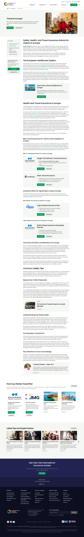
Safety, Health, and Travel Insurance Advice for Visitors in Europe (14, 45)
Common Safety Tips (13, 54)
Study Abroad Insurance (54, 494)
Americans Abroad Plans (54, 493)
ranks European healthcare (46, 72)
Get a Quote (40, 168)
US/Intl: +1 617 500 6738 (66, 1)
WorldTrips (37, 502)
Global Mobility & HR (25, 503)
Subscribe (74, 512)
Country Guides (53, 4)
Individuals (32, 4)
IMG (35, 496)
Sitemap (49, 521)
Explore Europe (41, 96)
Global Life (9, 500)
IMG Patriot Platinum (30, 402)
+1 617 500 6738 (34, 512)
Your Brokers (65, 496)
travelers (42, 148)
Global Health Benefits (25, 496)
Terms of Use (40, 521)
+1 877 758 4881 (36, 513)
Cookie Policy (34, 521)
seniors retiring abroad (59, 148)
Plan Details (49, 168)
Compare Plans (19, 27)
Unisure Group (38, 500)
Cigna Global (37, 493)
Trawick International (39, 498)
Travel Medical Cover (11, 494)
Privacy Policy (61, 515)
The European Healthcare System (14, 48)
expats (50, 148)
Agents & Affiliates (66, 500)
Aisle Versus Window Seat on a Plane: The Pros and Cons (67, 442)
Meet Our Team (66, 494)
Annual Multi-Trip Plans (11, 498)
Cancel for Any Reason (53, 498)
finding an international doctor (34, 113)
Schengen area (54, 46)
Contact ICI (65, 502)
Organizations (42, 4)
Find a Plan (73, 4)
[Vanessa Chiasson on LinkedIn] (51, 364)
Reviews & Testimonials (67, 498)
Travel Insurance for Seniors (54, 500)
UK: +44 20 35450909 (76, 1)
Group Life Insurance (25, 501)
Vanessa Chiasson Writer (41, 364)
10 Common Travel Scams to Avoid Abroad (51, 305)
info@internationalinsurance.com (34, 511)
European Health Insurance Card (43, 68)
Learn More (73, 428)
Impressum (45, 521)
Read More (39, 309)
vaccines (45, 245)
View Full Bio (36, 372)
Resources (63, 4)
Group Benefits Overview (25, 493)
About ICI (65, 493)
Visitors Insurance (52, 496)
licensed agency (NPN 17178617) (23, 526)
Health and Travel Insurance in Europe (13, 52)
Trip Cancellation (10, 496)
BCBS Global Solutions (39, 494)
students (47, 148)
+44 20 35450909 (32, 515)
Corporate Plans (24, 494)
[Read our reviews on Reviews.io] (42, 484)
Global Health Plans (10, 493)
